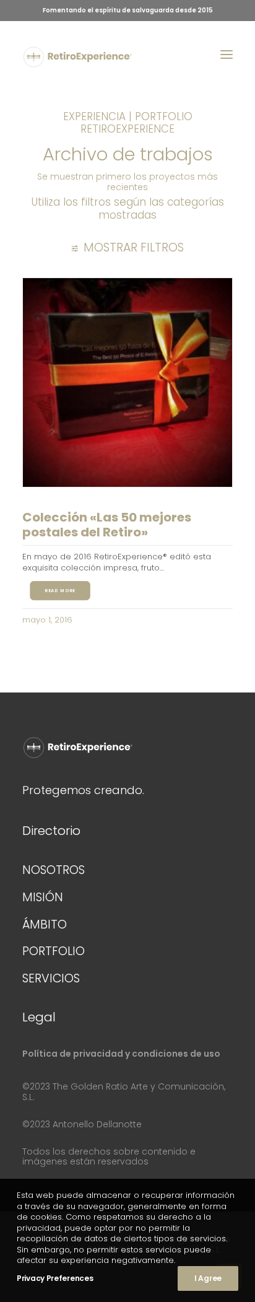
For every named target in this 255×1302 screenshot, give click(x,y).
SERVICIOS (51, 978)
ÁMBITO (44, 924)
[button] (226, 54)
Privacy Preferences (55, 1278)
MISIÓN (42, 897)
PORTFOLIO (53, 951)
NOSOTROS (53, 870)
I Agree (208, 1278)
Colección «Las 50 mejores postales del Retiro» (106, 525)
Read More (60, 591)
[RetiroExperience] (77, 57)
